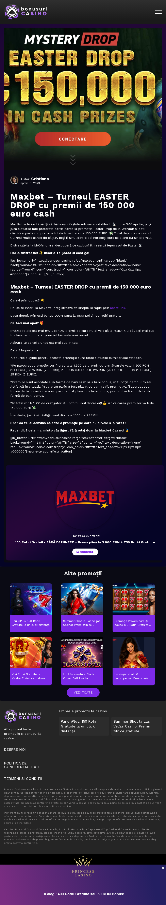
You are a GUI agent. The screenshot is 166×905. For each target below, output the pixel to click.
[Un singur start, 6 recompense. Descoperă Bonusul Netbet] (134, 661)
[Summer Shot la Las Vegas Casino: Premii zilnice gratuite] (82, 608)
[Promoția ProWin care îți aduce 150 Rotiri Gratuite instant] (134, 608)
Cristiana (40, 178)
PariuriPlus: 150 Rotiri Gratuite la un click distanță (79, 726)
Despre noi (15, 749)
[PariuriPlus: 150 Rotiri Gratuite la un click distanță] (31, 608)
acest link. (118, 308)
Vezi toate (83, 692)
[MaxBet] (85, 499)
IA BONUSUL (85, 552)
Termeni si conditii (23, 778)
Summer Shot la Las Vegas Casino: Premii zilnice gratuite (131, 726)
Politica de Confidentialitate (22, 765)
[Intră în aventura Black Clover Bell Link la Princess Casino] (82, 661)
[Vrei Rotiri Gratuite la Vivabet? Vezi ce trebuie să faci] (31, 661)
